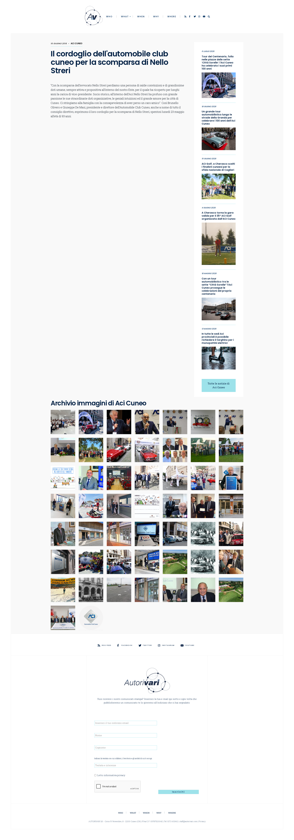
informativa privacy (114, 775)
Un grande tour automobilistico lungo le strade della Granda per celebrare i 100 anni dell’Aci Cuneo (218, 117)
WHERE (171, 16)
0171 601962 (172, 821)
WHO (109, 16)
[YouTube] (204, 16)
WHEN (141, 16)
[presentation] (117, 787)
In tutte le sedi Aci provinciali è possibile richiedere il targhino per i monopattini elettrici (218, 338)
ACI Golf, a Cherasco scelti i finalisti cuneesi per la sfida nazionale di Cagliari (218, 167)
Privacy (202, 821)
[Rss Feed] (186, 16)
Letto (111, 775)
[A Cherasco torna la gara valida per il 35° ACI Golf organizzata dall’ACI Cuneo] (219, 243)
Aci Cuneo (76, 43)
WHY (156, 16)
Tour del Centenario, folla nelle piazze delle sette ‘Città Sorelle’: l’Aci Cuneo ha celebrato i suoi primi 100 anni (218, 62)
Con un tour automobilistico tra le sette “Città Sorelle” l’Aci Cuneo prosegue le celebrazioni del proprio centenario (217, 286)
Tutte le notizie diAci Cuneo (219, 385)
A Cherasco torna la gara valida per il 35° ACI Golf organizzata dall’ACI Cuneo (219, 215)
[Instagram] (199, 16)
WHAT (125, 16)
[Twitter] (195, 16)
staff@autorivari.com (188, 821)
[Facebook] (190, 16)
